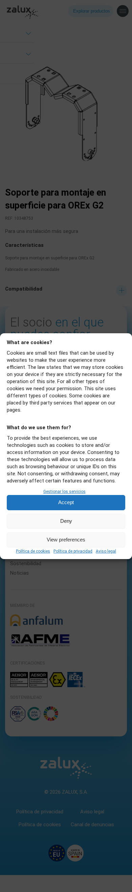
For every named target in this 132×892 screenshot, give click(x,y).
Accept (66, 502)
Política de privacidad (72, 551)
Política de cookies (33, 551)
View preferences (66, 539)
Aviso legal (106, 551)
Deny (66, 521)
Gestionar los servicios (64, 491)
